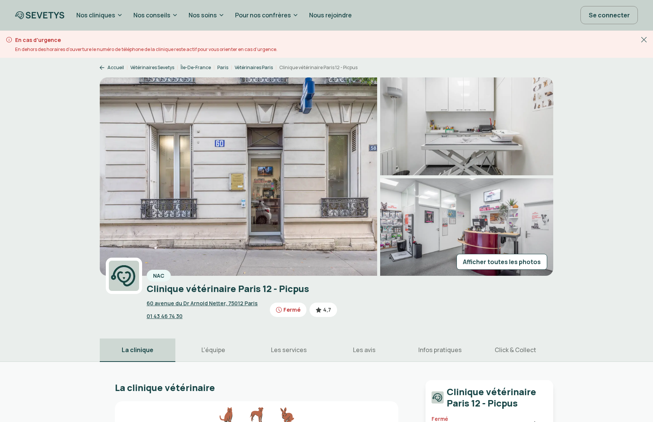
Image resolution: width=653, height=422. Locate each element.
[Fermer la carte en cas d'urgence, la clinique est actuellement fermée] (644, 39)
